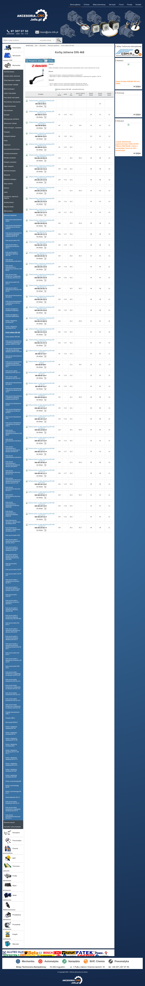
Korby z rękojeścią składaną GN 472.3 (11, 764)
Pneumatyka (16, 840)
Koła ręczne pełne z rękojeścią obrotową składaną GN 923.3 (12, 638)
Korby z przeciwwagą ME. (13, 781)
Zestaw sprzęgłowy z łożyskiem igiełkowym (12, 315)
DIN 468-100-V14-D (41, 180)
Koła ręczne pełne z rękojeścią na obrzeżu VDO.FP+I (12, 602)
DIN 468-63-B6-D (40, 104)
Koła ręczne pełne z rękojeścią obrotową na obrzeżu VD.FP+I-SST (13, 588)
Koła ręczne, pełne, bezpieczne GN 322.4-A (13, 371)
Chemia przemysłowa (10, 851)
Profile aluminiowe (10, 878)
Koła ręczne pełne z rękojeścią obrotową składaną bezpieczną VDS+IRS (12, 557)
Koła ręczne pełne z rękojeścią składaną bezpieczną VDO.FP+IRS (13, 617)
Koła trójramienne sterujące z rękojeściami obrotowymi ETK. (13, 529)
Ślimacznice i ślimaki (10, 123)
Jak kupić (112, 4)
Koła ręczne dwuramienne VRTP (14, 220)
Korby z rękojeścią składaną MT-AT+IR (12, 739)
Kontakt (138, 4)
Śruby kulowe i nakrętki (11, 84)
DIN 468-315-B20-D (41, 321)
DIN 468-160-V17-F (41, 473)
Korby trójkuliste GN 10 (13, 797)
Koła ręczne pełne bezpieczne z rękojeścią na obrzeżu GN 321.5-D (13, 276)
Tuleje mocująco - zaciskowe (13, 128)
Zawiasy (6, 188)
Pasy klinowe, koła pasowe (12, 102)
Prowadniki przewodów (11, 927)
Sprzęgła (6, 115)
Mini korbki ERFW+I (12, 722)
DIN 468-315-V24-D (41, 332)
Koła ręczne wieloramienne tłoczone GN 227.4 (13, 816)
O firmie (86, 4)
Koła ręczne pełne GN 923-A (12, 623)
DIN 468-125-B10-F (41, 430)
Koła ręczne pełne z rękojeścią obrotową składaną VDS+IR (12, 548)
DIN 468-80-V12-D (41, 147)
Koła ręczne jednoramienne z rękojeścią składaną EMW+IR (12, 514)
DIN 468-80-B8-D (40, 125)
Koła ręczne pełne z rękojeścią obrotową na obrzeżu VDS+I (13, 541)
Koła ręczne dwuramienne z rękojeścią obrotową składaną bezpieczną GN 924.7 (14, 364)
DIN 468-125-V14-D (41, 201)
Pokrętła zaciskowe (10, 158)
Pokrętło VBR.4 (10, 718)
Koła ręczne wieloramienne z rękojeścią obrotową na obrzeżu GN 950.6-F (13, 449)
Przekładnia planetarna (12, 917)
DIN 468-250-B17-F (41, 528)
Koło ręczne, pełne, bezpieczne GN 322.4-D (13, 377)
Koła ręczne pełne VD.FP (13, 569)
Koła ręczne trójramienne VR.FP (13, 404)
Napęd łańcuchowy (10, 106)
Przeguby (7, 132)
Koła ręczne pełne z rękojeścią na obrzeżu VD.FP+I (12, 581)
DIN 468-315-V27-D (41, 343)
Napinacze (7, 145)
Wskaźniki (7, 175)
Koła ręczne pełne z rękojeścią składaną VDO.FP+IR (12, 609)
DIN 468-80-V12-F (40, 386)
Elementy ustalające (10, 179)
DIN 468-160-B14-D (41, 223)
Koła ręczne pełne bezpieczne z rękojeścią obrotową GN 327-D (13, 809)
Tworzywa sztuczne (11, 868)
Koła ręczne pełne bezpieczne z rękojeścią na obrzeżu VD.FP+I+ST (13, 673)
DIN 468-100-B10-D (41, 158)
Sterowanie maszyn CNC (12, 58)
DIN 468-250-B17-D (41, 288)
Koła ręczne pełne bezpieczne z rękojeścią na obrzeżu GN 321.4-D (13, 687)
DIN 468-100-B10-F (41, 397)
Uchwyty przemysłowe (11, 153)
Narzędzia (16, 832)
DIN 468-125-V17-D (41, 212)
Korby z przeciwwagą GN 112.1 (13, 792)
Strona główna (75, 4)
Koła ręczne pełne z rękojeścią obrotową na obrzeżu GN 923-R (13, 630)
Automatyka (16, 48)
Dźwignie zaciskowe (10, 162)
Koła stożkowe (8, 110)
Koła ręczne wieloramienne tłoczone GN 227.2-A (13, 472)
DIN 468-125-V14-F (41, 441)
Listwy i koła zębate (10, 93)
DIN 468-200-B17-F (41, 495)
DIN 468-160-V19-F (41, 484)
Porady (129, 4)
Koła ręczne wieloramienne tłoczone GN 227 (13, 496)
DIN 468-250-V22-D (41, 299)
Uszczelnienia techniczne (12, 149)
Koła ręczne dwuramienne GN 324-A (14, 383)
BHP (14, 858)
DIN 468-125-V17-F (41, 451)
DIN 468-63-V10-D (41, 114)
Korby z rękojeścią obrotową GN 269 (11, 776)
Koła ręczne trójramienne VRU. (13, 417)
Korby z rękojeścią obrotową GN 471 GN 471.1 (12, 751)
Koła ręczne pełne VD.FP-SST (14, 574)
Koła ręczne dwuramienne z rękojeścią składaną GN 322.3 (14, 390)
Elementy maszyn (9, 822)
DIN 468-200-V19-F (41, 506)
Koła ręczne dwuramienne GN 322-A (14, 296)
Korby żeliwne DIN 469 (13, 337)
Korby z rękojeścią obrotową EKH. (11, 745)
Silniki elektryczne (10, 897)
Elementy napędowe (10, 215)
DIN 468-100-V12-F (41, 408)
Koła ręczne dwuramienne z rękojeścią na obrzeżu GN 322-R (14, 303)
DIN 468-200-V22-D (41, 278)
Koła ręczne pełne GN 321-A (12, 283)
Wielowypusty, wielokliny (11, 119)
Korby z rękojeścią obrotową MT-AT (11, 733)
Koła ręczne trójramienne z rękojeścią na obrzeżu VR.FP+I (13, 411)
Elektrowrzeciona (9, 910)
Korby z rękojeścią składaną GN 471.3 (11, 758)
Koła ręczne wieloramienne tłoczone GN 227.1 (13, 489)
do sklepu (39, 106)
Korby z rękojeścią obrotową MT (11, 321)
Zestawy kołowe (9, 202)
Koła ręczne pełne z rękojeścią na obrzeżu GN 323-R (14, 660)
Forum (121, 4)
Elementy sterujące (10, 171)
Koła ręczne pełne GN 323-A (12, 653)
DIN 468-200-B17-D (41, 256)
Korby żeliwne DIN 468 (13, 332)
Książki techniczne (10, 936)
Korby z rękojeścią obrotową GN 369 (11, 770)
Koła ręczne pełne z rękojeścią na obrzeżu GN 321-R (14, 289)
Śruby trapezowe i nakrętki (12, 80)
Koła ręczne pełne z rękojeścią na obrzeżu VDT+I (12, 246)
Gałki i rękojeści (9, 166)
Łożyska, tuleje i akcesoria (12, 76)
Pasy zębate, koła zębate (11, 97)
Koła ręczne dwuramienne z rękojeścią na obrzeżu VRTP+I (14, 227)
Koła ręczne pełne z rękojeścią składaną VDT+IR (12, 253)
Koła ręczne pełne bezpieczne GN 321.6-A (13, 699)
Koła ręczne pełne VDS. (13, 535)
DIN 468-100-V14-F (41, 419)
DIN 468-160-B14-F (41, 462)
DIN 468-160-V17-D (41, 234)
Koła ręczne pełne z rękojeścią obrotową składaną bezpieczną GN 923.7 (13, 646)
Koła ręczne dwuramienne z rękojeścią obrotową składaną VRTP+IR (14, 234)
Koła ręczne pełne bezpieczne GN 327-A (12, 802)
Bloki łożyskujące (9, 89)
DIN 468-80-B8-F (40, 365)
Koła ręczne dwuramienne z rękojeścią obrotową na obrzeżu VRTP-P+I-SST (14, 342)
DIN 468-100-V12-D (41, 169)
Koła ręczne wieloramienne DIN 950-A (14, 260)
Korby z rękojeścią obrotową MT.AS (11, 327)
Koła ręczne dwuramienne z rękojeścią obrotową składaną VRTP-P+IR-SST (14, 350)
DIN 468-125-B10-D (41, 191)
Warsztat (15, 944)
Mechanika (16, 65)
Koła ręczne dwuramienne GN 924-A (14, 356)
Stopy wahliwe (8, 183)
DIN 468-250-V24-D (41, 310)
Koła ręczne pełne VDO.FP (11, 595)
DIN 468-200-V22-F (41, 517)
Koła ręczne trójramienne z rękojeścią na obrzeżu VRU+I (13, 424)
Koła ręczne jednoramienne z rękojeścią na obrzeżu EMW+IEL (12, 504)
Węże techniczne (10, 888)
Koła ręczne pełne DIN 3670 (12, 667)
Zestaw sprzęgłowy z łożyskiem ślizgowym (12, 309)
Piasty (6, 140)
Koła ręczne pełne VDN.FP (11, 564)
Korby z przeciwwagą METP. (12, 786)
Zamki (6, 192)
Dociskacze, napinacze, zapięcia (11, 197)
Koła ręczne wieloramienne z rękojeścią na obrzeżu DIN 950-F (14, 432)
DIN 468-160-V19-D (41, 245)
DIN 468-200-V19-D (41, 267)
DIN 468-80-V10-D (41, 136)
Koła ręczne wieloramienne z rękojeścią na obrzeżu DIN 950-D (14, 268)
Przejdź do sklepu (36, 61)
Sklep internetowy (99, 4)
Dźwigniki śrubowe (10, 136)
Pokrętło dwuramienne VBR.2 (12, 713)
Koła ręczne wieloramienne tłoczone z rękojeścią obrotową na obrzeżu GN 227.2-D (13, 480)
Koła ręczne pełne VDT (13, 240)
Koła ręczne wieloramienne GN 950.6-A (13, 441)
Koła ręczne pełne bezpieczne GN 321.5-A (13, 693)
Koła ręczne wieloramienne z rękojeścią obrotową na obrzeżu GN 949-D (13, 464)
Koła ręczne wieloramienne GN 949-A (13, 456)
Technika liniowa (9, 72)
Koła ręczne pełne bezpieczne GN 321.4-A (13, 680)
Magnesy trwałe (9, 207)
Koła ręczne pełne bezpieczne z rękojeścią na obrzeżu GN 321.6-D (13, 706)
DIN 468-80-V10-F (40, 375)
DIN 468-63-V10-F (40, 354)
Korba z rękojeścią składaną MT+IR (11, 727)
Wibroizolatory (8, 211)
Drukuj (50, 61)
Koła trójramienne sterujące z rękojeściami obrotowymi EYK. (13, 522)
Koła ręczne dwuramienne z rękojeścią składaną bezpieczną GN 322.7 (14, 397)
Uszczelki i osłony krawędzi (12, 827)
